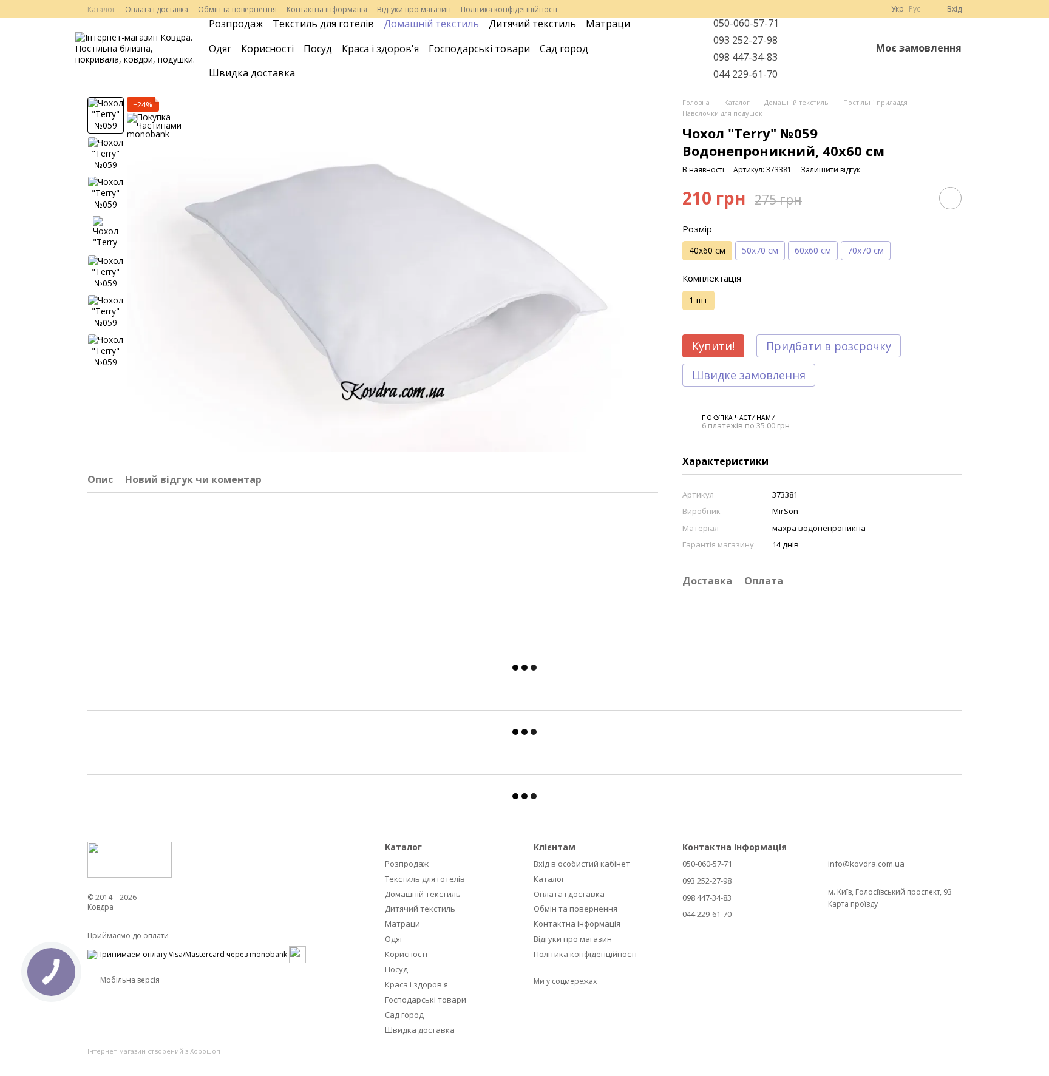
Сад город (564, 48)
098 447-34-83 (745, 57)
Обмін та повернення (237, 9)
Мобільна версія (129, 980)
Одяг (220, 48)
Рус (914, 9)
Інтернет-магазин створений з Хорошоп (153, 1051)
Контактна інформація (327, 9)
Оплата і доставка (156, 9)
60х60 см (813, 250)
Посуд (318, 48)
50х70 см (760, 250)
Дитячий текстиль (532, 23)
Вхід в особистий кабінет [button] (582, 863)
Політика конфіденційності (509, 9)
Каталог (101, 9)
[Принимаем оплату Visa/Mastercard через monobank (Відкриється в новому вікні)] (187, 954)
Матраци (608, 23)
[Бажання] (830, 48)
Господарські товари (479, 48)
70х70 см (865, 250)
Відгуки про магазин (414, 9)
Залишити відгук (830, 169)
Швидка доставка (252, 73)
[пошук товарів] (674, 48)
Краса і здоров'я (380, 48)
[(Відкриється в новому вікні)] (297, 954)
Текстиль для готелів (323, 23)
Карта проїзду (853, 904)
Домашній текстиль (431, 23)
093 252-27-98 (745, 40)
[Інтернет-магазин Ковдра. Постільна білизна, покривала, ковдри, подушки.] (129, 858)
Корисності (267, 48)
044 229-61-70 (745, 74)
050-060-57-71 (746, 23)
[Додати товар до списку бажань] (950, 198)
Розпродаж (236, 23)
